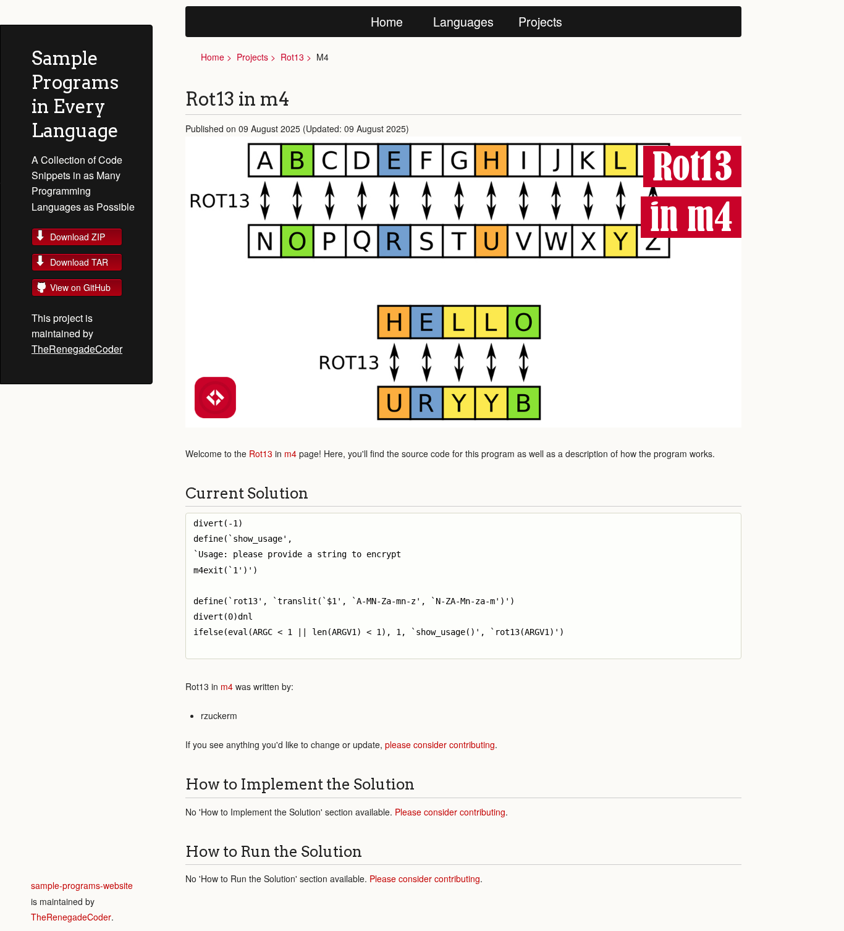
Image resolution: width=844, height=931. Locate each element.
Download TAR (79, 262)
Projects (540, 21)
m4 (290, 453)
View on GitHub (80, 287)
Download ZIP (77, 236)
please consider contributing (440, 744)
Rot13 (292, 57)
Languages (463, 21)
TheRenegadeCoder (77, 349)
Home (387, 21)
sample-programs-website (82, 885)
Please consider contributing (450, 812)
